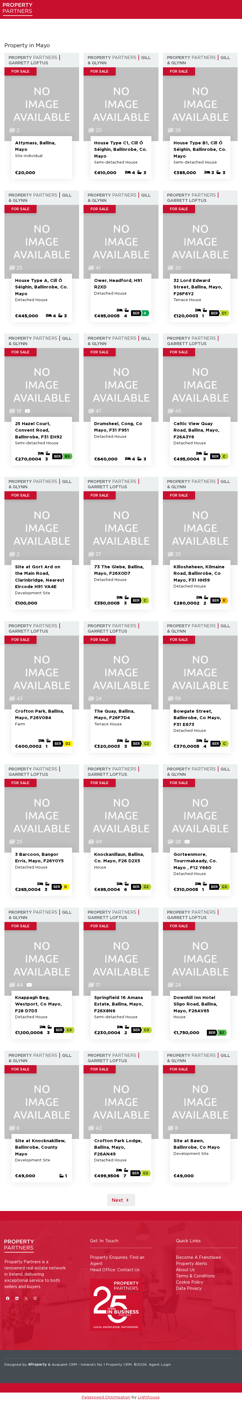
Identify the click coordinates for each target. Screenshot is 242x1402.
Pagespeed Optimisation (106, 1397)
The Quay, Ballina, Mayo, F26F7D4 (114, 714)
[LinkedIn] (17, 1298)
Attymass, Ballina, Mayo (35, 146)
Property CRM (119, 1364)
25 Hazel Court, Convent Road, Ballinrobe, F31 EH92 (38, 430)
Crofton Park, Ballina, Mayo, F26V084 (39, 714)
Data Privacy (189, 1288)
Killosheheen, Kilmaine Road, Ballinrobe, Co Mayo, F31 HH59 (199, 573)
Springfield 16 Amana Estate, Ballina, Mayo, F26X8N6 (118, 1004)
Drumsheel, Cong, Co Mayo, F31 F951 (118, 427)
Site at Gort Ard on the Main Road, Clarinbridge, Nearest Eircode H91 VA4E (39, 576)
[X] (26, 1298)
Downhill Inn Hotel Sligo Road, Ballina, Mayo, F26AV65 (195, 1004)
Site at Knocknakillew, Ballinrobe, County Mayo (40, 1147)
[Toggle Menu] (232, 13)
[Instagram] (35, 1298)
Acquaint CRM (64, 1364)
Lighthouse (149, 1397)
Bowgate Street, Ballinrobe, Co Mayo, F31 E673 (197, 718)
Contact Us (128, 1269)
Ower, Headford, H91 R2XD (118, 284)
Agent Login (160, 1364)
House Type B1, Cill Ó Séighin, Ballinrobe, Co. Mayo (200, 149)
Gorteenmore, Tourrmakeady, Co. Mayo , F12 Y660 (195, 861)
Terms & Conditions (195, 1276)
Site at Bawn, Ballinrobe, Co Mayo (197, 1144)
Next (118, 1200)
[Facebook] (7, 1298)
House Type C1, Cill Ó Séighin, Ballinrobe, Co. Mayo (120, 149)
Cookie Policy (189, 1282)
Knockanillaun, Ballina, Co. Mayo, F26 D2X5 (119, 858)
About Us (185, 1269)
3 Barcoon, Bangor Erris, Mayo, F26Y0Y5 (39, 858)
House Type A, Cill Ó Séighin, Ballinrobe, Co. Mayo (41, 287)
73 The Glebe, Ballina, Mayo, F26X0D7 (119, 570)
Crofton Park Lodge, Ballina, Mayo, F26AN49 (118, 1147)
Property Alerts (191, 1263)
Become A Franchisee (198, 1257)
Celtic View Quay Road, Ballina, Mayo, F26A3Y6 (196, 430)
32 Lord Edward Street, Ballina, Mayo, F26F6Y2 (198, 287)
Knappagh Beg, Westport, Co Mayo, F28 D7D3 (38, 1004)
